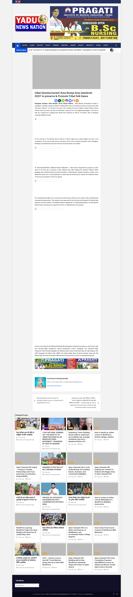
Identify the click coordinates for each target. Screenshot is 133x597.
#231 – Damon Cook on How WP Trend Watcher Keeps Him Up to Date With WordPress (53, 561)
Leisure (72, 45)
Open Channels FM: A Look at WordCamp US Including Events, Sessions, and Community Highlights (79, 470)
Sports (80, 45)
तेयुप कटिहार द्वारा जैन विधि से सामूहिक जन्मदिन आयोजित (25, 433)
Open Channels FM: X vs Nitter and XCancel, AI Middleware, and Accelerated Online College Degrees (79, 532)
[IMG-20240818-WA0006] (66, 359)
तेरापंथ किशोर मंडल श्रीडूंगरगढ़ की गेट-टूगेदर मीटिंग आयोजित (79, 498)
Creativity (89, 45)
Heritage (64, 45)
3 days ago (99, 507)
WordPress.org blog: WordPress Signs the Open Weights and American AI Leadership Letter (26, 531)
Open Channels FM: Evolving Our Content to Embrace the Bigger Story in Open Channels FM (105, 470)
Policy (48, 45)
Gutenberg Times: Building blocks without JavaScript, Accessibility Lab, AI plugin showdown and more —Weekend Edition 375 (79, 436)
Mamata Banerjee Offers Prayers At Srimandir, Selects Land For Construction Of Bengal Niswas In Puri (50, 400)
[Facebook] (56, 100)
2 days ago (73, 444)
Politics (40, 45)
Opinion (56, 45)
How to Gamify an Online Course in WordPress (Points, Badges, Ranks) (104, 434)
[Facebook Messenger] (70, 100)
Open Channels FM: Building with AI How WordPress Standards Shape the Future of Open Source (78, 562)
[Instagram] (66, 100)
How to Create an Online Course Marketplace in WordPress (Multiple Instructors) (104, 500)
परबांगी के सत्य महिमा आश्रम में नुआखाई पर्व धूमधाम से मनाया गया (26, 498)
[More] (77, 100)
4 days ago (99, 535)
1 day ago (46, 446)
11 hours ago (21, 437)
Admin (81, 444)
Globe (32, 45)
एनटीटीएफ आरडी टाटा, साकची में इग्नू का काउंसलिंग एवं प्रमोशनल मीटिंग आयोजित (26, 560)
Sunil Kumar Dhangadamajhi (57, 378)
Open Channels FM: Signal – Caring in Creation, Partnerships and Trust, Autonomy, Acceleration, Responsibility (26, 471)
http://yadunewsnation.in (54, 386)
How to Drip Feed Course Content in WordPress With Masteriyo (105, 530)
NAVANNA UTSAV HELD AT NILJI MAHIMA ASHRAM (52, 468)
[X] (59, 100)
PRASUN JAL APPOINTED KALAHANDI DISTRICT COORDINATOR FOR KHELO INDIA (53, 500)
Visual (98, 45)
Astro (106, 45)
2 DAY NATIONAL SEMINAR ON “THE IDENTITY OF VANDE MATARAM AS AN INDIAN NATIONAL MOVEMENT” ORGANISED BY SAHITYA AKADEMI (52, 438)
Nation (24, 45)
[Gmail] (73, 100)
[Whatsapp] (63, 100)
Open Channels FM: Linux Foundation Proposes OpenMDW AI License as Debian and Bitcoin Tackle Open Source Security (105, 562)
